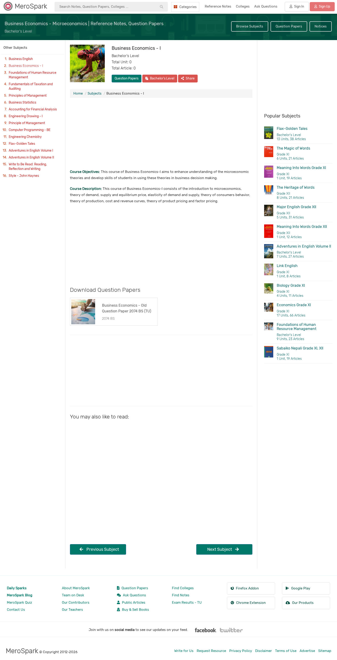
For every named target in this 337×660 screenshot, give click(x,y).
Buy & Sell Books (135, 610)
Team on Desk (73, 595)
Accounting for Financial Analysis (33, 109)
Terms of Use (285, 651)
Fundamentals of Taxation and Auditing (31, 86)
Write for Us (183, 651)
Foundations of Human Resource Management (32, 75)
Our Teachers (72, 610)
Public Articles (133, 602)
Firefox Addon (247, 588)
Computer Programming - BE (29, 130)
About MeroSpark (76, 588)
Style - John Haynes (24, 176)
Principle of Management (27, 123)
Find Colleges (183, 588)
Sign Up (324, 6)
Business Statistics (22, 102)
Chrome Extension (250, 603)
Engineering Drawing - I (26, 116)
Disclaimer (263, 651)
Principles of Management (28, 96)
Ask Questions (134, 595)
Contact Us (16, 610)
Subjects (95, 93)
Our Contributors (75, 602)
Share (190, 78)
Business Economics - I (26, 66)
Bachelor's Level (161, 78)
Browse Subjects (249, 26)
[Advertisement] (161, 134)
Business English (21, 59)
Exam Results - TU (187, 602)
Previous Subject (102, 549)
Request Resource (211, 651)
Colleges (243, 6)
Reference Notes (218, 6)
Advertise (307, 651)
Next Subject (220, 549)
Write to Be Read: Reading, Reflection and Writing (28, 166)
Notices (321, 26)
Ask (265, 6)
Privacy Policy (240, 651)
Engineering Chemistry (25, 137)
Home (78, 93)
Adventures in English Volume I (31, 151)
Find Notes (180, 595)
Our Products (302, 603)
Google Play (300, 588)
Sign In (298, 6)
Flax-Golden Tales (22, 144)
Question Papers (289, 26)
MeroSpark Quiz (19, 602)
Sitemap (324, 651)
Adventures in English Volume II (31, 157)
